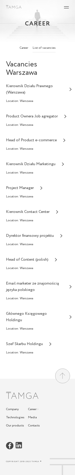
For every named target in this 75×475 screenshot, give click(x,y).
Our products (15, 426)
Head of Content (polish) (27, 259)
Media (32, 418)
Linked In (19, 445)
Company (12, 410)
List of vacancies (44, 48)
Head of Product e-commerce (31, 140)
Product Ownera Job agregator (32, 116)
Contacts (34, 426)
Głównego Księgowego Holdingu (26, 317)
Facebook (9, 446)
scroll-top (62, 469)
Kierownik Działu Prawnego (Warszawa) (29, 89)
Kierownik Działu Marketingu (30, 164)
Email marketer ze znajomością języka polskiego (32, 287)
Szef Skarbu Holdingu (24, 344)
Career (24, 48)
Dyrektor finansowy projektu (30, 236)
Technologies (15, 418)
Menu (66, 8)
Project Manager (20, 188)
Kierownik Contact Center (28, 212)
